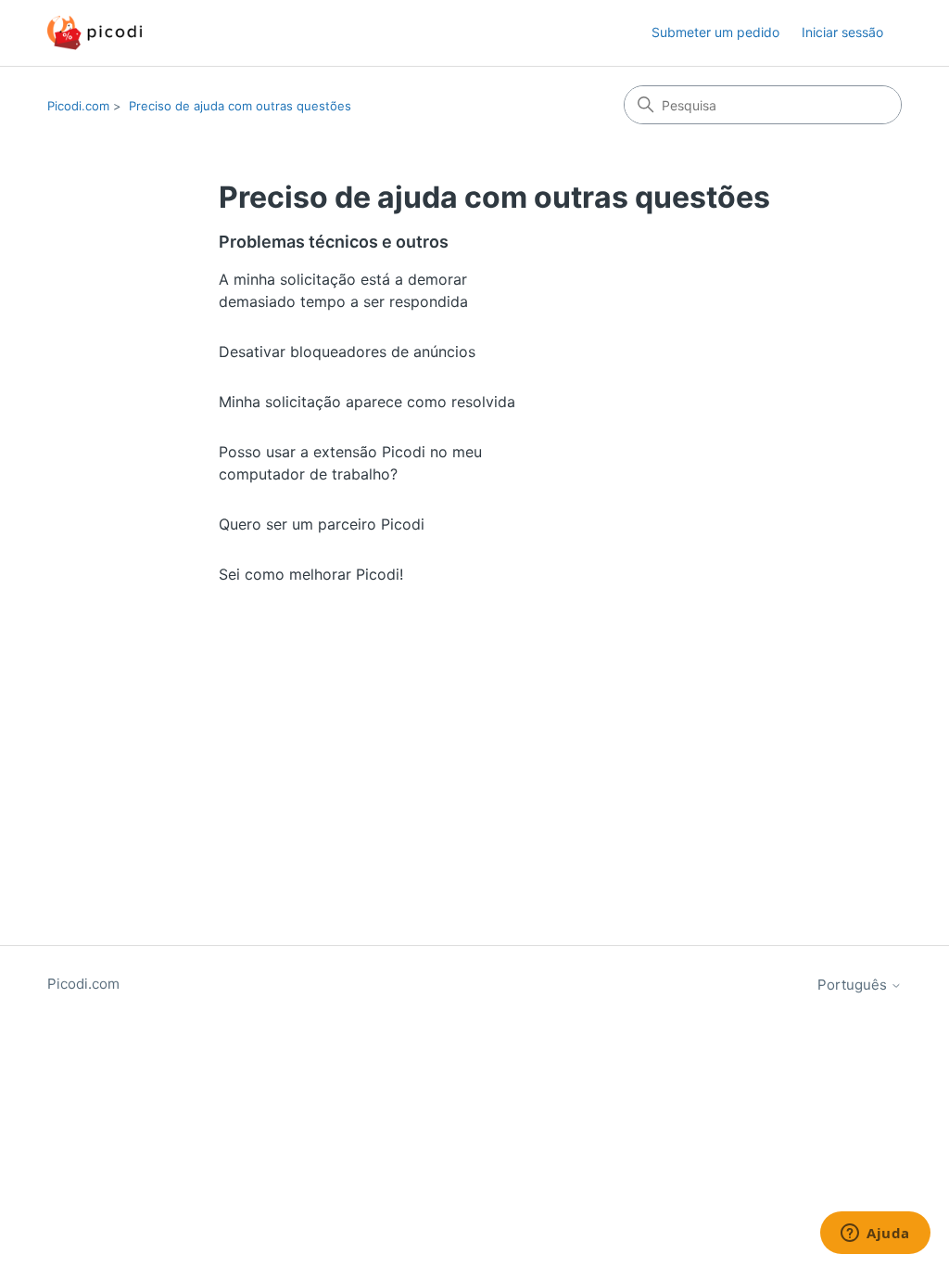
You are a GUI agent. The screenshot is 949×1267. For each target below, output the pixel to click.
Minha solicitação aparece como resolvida (367, 401)
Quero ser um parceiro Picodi (321, 524)
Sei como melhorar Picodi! (311, 574)
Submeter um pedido (715, 32)
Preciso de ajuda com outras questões (240, 105)
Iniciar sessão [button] (842, 32)
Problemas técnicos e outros (334, 241)
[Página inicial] (94, 33)
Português (854, 984)
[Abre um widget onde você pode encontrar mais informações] (875, 1234)
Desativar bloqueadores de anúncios (347, 351)
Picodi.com (78, 105)
